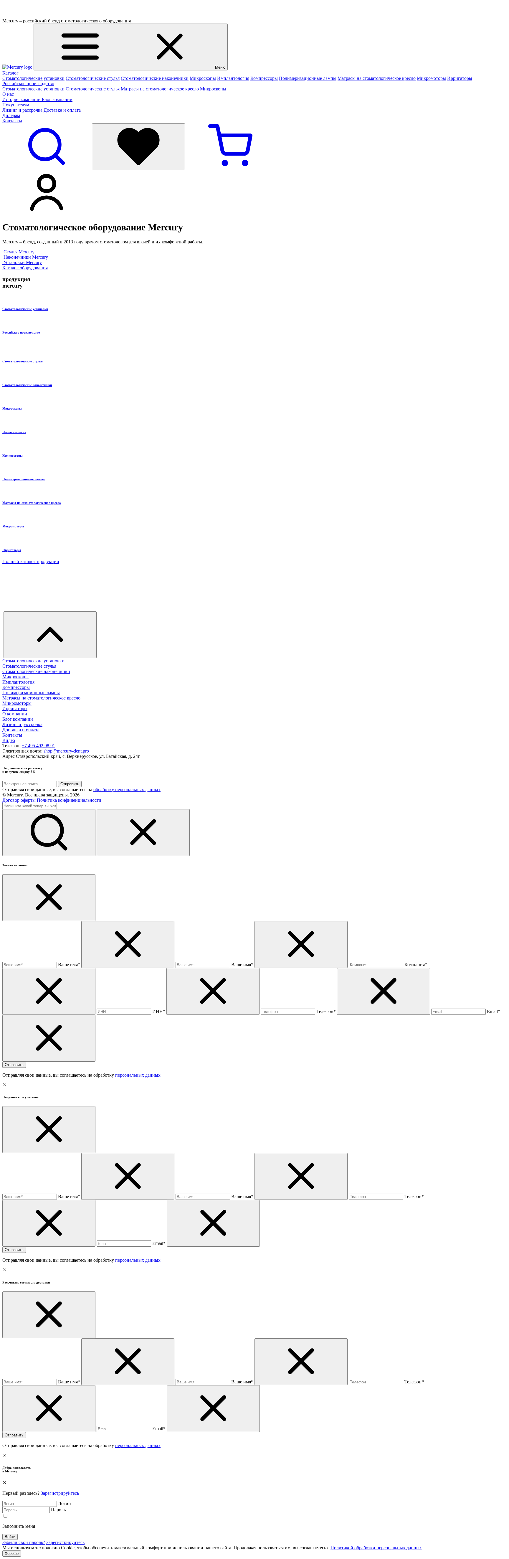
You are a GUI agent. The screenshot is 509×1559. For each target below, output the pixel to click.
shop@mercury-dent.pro (66, 750)
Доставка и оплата (62, 110)
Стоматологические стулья (93, 78)
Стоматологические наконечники (155, 78)
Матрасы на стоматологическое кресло (377, 78)
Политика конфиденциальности (69, 800)
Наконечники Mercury (26, 257)
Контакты (12, 120)
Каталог (10, 72)
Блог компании (57, 99)
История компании (22, 99)
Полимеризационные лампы (307, 78)
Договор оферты (19, 800)
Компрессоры (264, 78)
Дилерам (11, 115)
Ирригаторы (459, 78)
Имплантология (233, 78)
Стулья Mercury (19, 251)
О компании (14, 713)
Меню (220, 67)
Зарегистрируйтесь (60, 1493)
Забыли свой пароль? (23, 1542)
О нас (8, 94)
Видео (8, 740)
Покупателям (15, 104)
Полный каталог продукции (30, 561)
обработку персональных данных (127, 789)
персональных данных (138, 1075)
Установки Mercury (23, 262)
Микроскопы (203, 78)
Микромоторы (431, 78)
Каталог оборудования (25, 267)
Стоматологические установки (33, 78)
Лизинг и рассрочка (23, 110)
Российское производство (28, 83)
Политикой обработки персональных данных (376, 1547)
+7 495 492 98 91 (38, 745)
